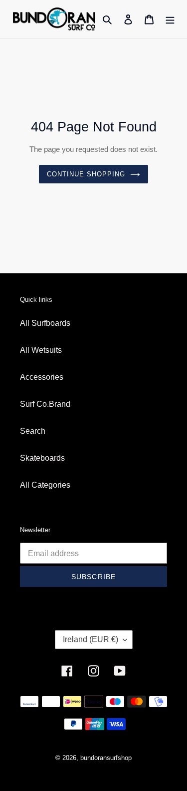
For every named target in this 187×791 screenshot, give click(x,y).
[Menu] (170, 19)
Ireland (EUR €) (90, 639)
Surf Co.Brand (45, 404)
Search (32, 431)
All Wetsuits (41, 350)
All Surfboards (45, 323)
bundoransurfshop (106, 758)
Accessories (41, 377)
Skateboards (42, 458)
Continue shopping (86, 174)
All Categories (45, 485)
